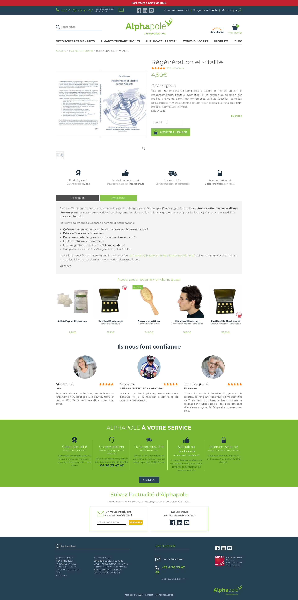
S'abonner (135, 522)
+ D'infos (149, 479)
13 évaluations (175, 68)
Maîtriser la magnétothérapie (108, 570)
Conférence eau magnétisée (107, 573)
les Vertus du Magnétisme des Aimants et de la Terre (161, 255)
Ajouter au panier (173, 132)
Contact (149, 594)
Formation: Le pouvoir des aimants (110, 567)
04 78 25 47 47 (112, 465)
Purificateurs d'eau (161, 41)
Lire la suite (158, 111)
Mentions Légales (102, 558)
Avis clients (118, 197)
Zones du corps (195, 41)
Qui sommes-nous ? (176, 10)
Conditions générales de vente (108, 561)
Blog (238, 41)
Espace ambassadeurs (66, 567)
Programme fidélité (205, 10)
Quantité (157, 122)
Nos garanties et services (68, 570)
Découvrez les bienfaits (75, 41)
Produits (221, 41)
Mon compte (229, 10)
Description (77, 197)
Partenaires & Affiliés (66, 564)
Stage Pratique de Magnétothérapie (111, 564)
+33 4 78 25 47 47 (77, 10)
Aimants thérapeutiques (120, 41)
